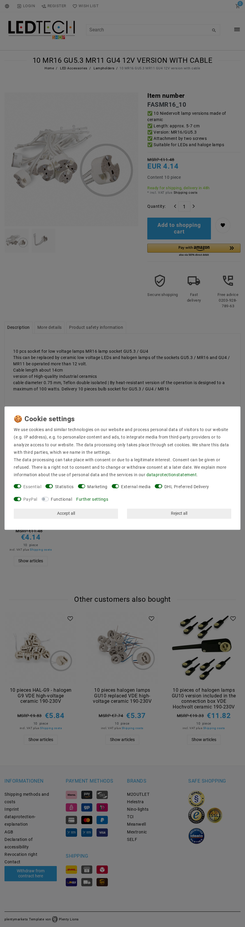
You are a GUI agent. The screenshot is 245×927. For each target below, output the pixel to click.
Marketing (97, 486)
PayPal (30, 499)
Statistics (64, 486)
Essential (32, 486)
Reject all (179, 513)
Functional (61, 499)
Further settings (92, 499)
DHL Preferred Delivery (186, 486)
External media (136, 486)
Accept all (66, 513)
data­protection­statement (171, 475)
